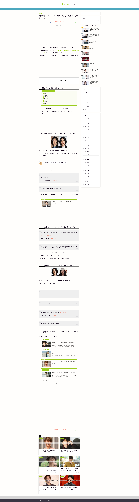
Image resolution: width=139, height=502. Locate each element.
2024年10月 (87, 140)
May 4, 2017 (53, 315)
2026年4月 (87, 123)
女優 (86, 96)
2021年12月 (87, 176)
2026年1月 (87, 129)
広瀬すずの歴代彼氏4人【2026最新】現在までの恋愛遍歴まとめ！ (94, 82)
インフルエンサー (89, 94)
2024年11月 (87, 137)
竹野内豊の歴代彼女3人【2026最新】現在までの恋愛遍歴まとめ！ (94, 70)
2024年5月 (87, 154)
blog (69, 4)
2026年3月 (87, 126)
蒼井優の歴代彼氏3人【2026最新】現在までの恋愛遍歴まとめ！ (94, 29)
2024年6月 (87, 151)
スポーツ (86, 102)
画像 (46, 380)
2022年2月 (87, 170)
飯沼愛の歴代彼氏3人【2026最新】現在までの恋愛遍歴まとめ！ (94, 64)
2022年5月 (87, 162)
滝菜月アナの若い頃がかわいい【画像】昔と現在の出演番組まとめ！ (94, 76)
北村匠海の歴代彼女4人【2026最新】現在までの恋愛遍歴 (94, 41)
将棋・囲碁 (87, 106)
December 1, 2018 (53, 238)
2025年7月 (87, 132)
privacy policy (89, 9)
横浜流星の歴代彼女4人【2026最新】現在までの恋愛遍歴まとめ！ (94, 58)
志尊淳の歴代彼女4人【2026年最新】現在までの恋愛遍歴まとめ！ (94, 53)
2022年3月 (87, 167)
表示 (64, 80)
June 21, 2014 (55, 180)
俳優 (43, 380)
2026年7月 (87, 118)
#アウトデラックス (63, 312)
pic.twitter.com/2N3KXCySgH (46, 235)
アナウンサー (88, 99)
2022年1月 (87, 173)
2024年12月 (87, 134)
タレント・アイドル (89, 98)
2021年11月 (87, 178)
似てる (40, 380)
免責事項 (49, 500)
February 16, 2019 (53, 295)
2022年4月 (87, 165)
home (50, 9)
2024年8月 (87, 145)
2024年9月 (87, 143)
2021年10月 (87, 181)
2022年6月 (87, 159)
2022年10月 (87, 156)
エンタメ (40, 13)
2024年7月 (87, 148)
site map (63, 9)
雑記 (85, 109)
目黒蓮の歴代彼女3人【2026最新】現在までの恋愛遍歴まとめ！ (94, 47)
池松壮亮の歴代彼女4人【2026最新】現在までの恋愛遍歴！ (94, 35)
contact (76, 9)
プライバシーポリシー (42, 500)
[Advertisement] (59, 34)
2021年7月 (87, 184)
